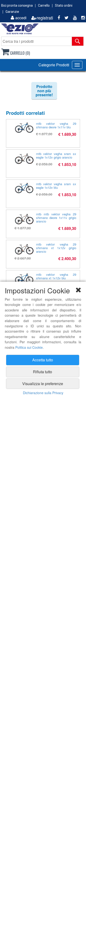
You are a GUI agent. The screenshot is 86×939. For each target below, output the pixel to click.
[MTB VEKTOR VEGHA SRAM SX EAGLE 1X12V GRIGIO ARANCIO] (24, 158)
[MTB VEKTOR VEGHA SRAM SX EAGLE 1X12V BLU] (24, 188)
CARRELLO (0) (19, 53)
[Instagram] (81, 18)
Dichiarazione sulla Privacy (43, 392)
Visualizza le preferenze (42, 383)
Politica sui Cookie (29, 347)
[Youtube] (73, 18)
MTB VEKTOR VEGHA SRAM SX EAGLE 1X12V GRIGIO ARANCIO (56, 155)
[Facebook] (57, 18)
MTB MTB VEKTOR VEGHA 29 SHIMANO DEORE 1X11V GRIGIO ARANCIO (56, 217)
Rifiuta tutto (42, 371)
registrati (45, 18)
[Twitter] (65, 18)
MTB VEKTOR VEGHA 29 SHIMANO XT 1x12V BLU (56, 276)
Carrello (44, 5)
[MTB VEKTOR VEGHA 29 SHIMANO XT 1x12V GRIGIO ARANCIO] (24, 248)
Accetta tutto (42, 360)
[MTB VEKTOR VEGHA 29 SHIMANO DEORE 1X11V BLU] (24, 128)
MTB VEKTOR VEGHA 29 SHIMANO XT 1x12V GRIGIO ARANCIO (56, 248)
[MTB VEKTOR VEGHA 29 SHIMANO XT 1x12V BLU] (24, 279)
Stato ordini (63, 5)
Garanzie (12, 12)
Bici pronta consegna (17, 5)
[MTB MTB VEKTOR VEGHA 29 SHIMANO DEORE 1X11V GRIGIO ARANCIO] (24, 218)
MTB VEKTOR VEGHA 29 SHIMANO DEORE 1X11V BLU (56, 125)
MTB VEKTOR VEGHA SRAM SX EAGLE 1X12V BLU (56, 186)
